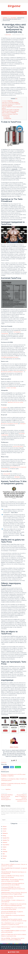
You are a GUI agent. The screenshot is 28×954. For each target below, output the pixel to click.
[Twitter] (14, 760)
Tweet (12, 767)
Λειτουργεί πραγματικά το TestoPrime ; (11, 104)
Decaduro (5, 856)
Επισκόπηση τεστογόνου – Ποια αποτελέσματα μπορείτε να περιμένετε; (12, 897)
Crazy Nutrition (6, 844)
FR (17, 946)
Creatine (4, 847)
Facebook (6, 767)
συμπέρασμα (6, 115)
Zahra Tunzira (5, 806)
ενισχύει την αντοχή (11, 387)
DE (19, 946)
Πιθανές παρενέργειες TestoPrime (10, 111)
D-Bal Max (5, 851)
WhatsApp (18, 767)
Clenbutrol (5, 842)
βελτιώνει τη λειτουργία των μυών (9, 423)
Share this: (6, 117)
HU (25, 946)
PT (8, 948)
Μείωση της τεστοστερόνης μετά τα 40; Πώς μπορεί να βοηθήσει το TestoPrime (13, 775)
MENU (24, 13)
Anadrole (4, 828)
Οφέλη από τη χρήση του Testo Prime (10, 109)
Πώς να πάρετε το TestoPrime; (9, 112)
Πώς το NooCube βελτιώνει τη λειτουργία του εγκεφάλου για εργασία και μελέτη (12, 923)
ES (21, 948)
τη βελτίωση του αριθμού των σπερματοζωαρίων (13, 370)
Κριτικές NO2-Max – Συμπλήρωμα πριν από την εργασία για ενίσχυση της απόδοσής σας (12, 939)
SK (17, 948)
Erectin (4, 858)
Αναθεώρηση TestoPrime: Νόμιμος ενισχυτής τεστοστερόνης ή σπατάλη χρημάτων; (7, 796)
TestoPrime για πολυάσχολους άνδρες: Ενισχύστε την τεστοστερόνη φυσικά (14, 779)
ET (13, 946)
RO (12, 948)
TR (25, 948)
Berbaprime (5, 833)
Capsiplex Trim (6, 840)
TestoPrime (8, 789)
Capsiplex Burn (6, 838)
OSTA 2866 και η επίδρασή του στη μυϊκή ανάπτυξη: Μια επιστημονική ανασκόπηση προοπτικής (13, 904)
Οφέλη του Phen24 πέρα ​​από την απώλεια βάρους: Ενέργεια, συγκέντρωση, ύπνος (13, 935)
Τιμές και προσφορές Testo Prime (10, 114)
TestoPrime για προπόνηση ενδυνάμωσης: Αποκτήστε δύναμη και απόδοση (13, 784)
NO (5, 948)
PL (10, 948)
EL (21, 946)
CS (6, 946)
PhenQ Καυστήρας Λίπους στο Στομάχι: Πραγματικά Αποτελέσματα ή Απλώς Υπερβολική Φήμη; (14, 893)
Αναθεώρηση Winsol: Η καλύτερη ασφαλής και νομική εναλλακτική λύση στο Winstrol (12, 884)
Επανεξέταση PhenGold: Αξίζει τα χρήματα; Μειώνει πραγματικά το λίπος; (12, 912)
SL (19, 948)
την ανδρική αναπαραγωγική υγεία (9, 357)
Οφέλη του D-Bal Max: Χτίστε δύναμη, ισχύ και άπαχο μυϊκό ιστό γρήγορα (12, 876)
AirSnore (4, 826)
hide (16, 98)
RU (14, 948)
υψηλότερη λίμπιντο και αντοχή (15, 402)
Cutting (4, 849)
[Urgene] (14, 6)
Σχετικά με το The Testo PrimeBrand (10, 102)
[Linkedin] (12, 760)
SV (23, 948)
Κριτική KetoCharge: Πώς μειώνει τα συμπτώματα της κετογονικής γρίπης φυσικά (13, 908)
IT (1, 948)
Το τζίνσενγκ (4, 407)
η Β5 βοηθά (17, 477)
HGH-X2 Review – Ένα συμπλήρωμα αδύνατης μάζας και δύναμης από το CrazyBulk (12, 880)
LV (3, 948)
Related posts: (7, 118)
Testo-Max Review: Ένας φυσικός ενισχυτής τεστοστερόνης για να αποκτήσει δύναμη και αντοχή (13, 919)
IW (23, 946)
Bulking (4, 835)
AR (2, 946)
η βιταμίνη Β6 (6, 474)
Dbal (4, 853)
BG (4, 946)
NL (10, 946)
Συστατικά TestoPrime (7, 105)
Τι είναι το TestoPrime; (7, 101)
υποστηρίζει (23, 423)
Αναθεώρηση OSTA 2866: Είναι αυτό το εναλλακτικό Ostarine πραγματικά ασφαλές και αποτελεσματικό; (13, 888)
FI (14, 946)
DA (8, 946)
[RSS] (14, 1)
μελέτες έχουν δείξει (18, 446)
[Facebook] (16, 760)
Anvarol (4, 831)
